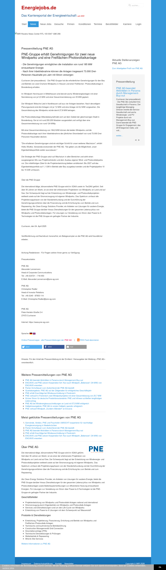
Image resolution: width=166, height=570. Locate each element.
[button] (31, 347)
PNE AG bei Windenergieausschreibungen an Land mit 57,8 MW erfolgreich (57, 403)
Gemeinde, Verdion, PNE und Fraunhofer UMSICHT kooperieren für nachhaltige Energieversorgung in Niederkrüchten (59, 424)
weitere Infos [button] (8, 568)
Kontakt (58, 563)
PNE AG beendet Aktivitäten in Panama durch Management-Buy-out (54, 380)
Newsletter (69, 563)
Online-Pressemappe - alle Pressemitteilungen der (46, 340)
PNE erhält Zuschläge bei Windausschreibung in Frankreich (50, 393)
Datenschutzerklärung (43, 563)
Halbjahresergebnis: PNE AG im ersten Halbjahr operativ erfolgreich (53, 406)
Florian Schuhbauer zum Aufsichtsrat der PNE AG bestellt (49, 387)
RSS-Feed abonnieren (89, 340)
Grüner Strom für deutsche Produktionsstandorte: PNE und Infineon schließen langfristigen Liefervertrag (63, 399)
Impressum (26, 563)
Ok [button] (160, 567)
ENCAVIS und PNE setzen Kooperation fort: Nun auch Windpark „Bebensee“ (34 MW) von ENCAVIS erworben (63, 384)
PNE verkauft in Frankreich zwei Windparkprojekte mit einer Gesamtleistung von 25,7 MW (63, 395)
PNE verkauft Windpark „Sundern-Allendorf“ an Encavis (48, 408)
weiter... (119, 135)
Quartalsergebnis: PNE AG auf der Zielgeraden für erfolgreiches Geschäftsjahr (58, 390)
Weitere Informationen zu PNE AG (35, 543)
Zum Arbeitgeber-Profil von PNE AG (127, 68)
